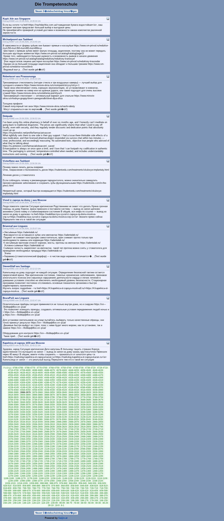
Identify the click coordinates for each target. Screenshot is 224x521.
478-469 (17, 495)
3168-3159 (49, 417)
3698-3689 (85, 400)
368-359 (17, 498)
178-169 (94, 500)
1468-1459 (73, 468)
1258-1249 (37, 476)
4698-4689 (37, 370)
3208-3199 (98, 414)
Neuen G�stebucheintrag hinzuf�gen (56, 11)
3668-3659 (25, 402)
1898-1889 (37, 456)
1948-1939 (73, 454)
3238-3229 (61, 414)
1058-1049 (73, 481)
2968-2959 (98, 422)
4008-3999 (98, 390)
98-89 (62, 503)
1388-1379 (73, 471)
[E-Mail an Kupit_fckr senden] (107, 18)
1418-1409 (37, 471)
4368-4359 (49, 380)
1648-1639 (49, 463)
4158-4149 (13, 387)
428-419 (65, 495)
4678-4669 (61, 370)
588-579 (17, 493)
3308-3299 (73, 412)
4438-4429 (61, 377)
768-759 (55, 488)
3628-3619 (73, 402)
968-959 (73, 483)
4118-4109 (61, 387)
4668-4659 (73, 370)
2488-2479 (98, 436)
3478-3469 (61, 407)
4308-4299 (25, 382)
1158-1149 (56, 478)
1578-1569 (37, 466)
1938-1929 (85, 454)
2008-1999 (98, 451)
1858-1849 (85, 456)
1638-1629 (61, 463)
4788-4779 (30, 368)
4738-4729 (90, 368)
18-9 (57, 505)
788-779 (36, 488)
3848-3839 (98, 395)
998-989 (44, 483)
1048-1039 (85, 481)
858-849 (75, 486)
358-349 (27, 498)
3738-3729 (37, 400)
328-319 (55, 498)
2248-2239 (98, 444)
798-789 (27, 488)
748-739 (75, 488)
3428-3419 (25, 409)
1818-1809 (37, 458)
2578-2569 (85, 434)
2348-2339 (73, 441)
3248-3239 (49, 414)
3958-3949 (61, 392)
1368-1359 (98, 471)
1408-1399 (49, 471)
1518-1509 (13, 468)
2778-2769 (37, 429)
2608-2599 (49, 434)
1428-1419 (25, 471)
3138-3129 (85, 417)
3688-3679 (98, 400)
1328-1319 (49, 473)
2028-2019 (73, 451)
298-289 (84, 498)
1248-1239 (49, 476)
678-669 (36, 490)
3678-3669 (13, 402)
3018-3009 (37, 422)
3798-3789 (61, 397)
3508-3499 (25, 407)
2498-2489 (85, 436)
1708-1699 (73, 461)
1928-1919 (98, 454)
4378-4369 (37, 380)
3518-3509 (13, 407)
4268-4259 (73, 382)
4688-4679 (49, 370)
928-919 (7, 486)
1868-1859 (73, 456)
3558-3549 (61, 404)
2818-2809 (85, 427)
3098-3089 (37, 419)
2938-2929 (37, 424)
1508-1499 (25, 468)
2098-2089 (85, 449)
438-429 (55, 495)
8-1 (62, 505)
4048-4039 (49, 390)
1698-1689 (85, 461)
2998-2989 (61, 422)
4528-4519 (49, 375)
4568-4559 (98, 372)
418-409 (75, 495)
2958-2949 (13, 424)
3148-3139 (73, 417)
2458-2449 (37, 439)
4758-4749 (66, 368)
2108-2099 (73, 449)
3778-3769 (85, 397)
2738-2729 (85, 429)
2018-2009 (85, 451)
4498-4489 (85, 375)
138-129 (26, 503)
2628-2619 (25, 434)
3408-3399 (49, 409)
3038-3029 (13, 422)
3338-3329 (37, 412)
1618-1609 (85, 463)
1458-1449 (85, 468)
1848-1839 (98, 456)
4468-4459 (25, 377)
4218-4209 (37, 385)
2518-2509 (61, 436)
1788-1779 (73, 458)
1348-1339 (25, 473)
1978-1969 (37, 454)
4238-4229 (13, 385)
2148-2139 (25, 449)
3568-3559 (49, 404)
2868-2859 (25, 427)
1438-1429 (13, 471)
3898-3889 (37, 395)
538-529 (65, 493)
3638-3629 (61, 402)
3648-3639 (49, 402)
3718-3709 (61, 400)
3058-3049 (85, 419)
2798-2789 (13, 429)
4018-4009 (85, 390)
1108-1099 (13, 481)
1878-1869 (61, 456)
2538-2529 (37, 436)
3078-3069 (61, 419)
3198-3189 (13, 417)
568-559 (36, 493)
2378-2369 (37, 441)
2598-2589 (61, 434)
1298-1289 (85, 473)
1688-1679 (98, 461)
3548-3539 (73, 404)
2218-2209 (37, 446)
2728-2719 (98, 429)
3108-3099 (25, 419)
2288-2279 (49, 444)
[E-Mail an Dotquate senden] (107, 116)
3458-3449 (85, 407)
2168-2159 (98, 446)
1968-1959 (49, 454)
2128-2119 (49, 449)
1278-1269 (13, 476)
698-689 (17, 490)
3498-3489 (37, 407)
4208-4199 (49, 385)
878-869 (55, 486)
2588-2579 (73, 434)
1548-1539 (73, 466)
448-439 (46, 495)
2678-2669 (61, 431)
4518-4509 (61, 375)
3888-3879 (49, 395)
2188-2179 (73, 446)
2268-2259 (73, 444)
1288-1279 (98, 473)
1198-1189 (9, 478)
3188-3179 (25, 417)
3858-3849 (85, 395)
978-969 (63, 483)
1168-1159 (44, 478)
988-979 (54, 483)
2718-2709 (13, 431)
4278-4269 (61, 382)
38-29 (105, 503)
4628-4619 (25, 372)
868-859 (65, 486)
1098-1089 (25, 481)
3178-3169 (37, 417)
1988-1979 (25, 454)
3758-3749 (13, 400)
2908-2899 (73, 424)
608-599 (104, 490)
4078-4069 (13, 390)
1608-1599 (98, 463)
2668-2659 (73, 431)
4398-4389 (13, 380)
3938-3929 (85, 392)
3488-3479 (49, 407)
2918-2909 (61, 424)
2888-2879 (98, 424)
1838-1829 (13, 458)
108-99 (54, 503)
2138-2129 (37, 449)
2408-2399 (98, 439)
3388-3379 (73, 409)
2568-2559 (98, 434)
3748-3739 (25, 400)
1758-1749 (13, 461)
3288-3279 (98, 412)
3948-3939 (73, 392)
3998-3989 (13, 392)
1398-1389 (61, 471)
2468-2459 (25, 439)
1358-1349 (13, 473)
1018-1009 (22, 483)
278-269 (104, 498)
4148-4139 (25, 387)
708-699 (7, 490)
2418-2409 (85, 439)
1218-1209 (85, 476)
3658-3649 (37, 402)
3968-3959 (49, 392)
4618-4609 (37, 372)
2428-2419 (73, 439)
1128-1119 (91, 478)
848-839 (84, 486)
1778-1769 (85, 458)
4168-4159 (98, 385)
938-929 (102, 483)
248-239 (27, 500)
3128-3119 (98, 417)
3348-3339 (25, 412)
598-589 (7, 493)
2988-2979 (73, 422)
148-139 (17, 503)
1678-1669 (13, 463)
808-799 (17, 488)
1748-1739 (25, 461)
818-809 (7, 488)
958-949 (83, 483)
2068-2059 (25, 451)
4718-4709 (13, 370)
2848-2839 (49, 427)
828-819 (104, 486)
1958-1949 (61, 454)
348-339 (36, 498)
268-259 (7, 500)
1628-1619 (73, 463)
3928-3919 (98, 392)
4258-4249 (85, 382)
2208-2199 (49, 446)
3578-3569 (37, 404)
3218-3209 (85, 414)
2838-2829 (61, 427)
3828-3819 (25, 397)
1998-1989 (13, 454)
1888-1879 (49, 456)
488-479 (7, 495)
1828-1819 (25, 458)
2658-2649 (85, 431)
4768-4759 (54, 368)
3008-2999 (49, 422)
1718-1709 (61, 461)
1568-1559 (49, 466)
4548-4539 (25, 375)
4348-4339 (73, 380)
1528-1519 (98, 466)
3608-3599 (98, 402)
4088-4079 (97, 387)
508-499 (94, 493)
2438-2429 (61, 439)
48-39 (98, 503)
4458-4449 (37, 377)
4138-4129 (37, 387)
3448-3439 (98, 407)
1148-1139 (67, 478)
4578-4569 (85, 372)
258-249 (17, 500)
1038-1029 (97, 481)
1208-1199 (98, 476)
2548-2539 (25, 436)
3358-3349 (13, 412)
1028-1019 (10, 483)
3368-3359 (98, 409)
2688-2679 (49, 431)
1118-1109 (102, 478)
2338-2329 (85, 441)
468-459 (27, 495)
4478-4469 (13, 377)
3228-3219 (73, 414)
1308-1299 (73, 473)
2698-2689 (37, 431)
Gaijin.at (62, 518)
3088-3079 (49, 419)
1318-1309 (61, 473)
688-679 (27, 490)
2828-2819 (73, 427)
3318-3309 (61, 412)
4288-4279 (49, 382)
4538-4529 (37, 375)
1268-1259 (25, 476)
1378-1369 (85, 471)
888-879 (46, 486)
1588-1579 (25, 466)
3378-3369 (85, 409)
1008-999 (33, 483)
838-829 (94, 486)
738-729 (84, 488)
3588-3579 (25, 404)
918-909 (17, 486)
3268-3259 (25, 414)
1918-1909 (13, 456)
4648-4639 (98, 370)
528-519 (75, 493)
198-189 (75, 500)
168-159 (104, 500)
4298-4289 (37, 382)
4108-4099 (73, 387)
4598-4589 (61, 372)
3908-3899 (25, 395)
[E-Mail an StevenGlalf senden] (107, 266)
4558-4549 (13, 375)
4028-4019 (73, 390)
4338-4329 (85, 380)
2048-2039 (49, 451)
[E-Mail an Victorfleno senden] (107, 161)
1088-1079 (37, 481)
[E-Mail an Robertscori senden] (107, 76)
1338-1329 (37, 473)
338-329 (46, 498)
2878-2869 (13, 427)
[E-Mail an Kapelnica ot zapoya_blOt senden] (107, 342)
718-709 (104, 488)
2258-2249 (85, 444)
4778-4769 (42, 368)
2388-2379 (25, 441)
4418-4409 (85, 377)
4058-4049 (37, 390)
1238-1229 (61, 476)
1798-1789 (61, 458)
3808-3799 (49, 397)
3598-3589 (13, 404)
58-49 (91, 503)
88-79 (69, 503)
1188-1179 (20, 478)
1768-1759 (98, 458)
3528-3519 (98, 404)
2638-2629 (13, 434)
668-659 (46, 490)
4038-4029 (61, 390)
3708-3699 (73, 400)
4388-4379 (25, 380)
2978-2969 (85, 422)
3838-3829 (13, 397)
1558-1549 (61, 466)
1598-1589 (13, 466)
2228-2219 (25, 446)
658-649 (55, 490)
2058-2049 (37, 451)
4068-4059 (25, 390)
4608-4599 (49, 372)
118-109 (45, 503)
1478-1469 (61, 468)
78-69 (76, 503)
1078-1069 (49, 481)
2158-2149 (13, 449)
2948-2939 (25, 424)
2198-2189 (61, 446)
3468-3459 (73, 407)
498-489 (104, 493)
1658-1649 (37, 463)
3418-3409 (37, 409)
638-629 (75, 490)
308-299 (75, 498)
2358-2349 (61, 441)
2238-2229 (13, 446)
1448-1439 (98, 468)
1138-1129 (79, 478)
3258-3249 (37, 414)
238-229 (36, 500)
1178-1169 (32, 478)
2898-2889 (85, 424)
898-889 (36, 486)
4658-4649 (85, 370)
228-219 (46, 500)
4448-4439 (49, 377)
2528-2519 (49, 436)
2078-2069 (13, 451)
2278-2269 (61, 444)
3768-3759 (98, 397)
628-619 (84, 490)
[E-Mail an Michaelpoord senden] (107, 39)
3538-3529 (85, 404)
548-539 (55, 493)
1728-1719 (49, 461)
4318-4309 (13, 382)
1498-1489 (37, 468)
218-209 (55, 500)
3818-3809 (37, 397)
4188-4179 (73, 385)
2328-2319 (98, 441)
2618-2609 (37, 434)
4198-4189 (61, 385)
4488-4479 (98, 375)
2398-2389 (13, 441)
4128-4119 (49, 387)
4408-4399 (98, 377)
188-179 (84, 500)
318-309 (65, 498)
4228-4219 (25, 385)
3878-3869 (61, 395)
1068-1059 (61, 481)
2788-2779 (25, 429)
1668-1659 (25, 463)
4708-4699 (25, 370)
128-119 (36, 503)
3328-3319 (49, 412)
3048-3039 (97, 419)
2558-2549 (13, 436)
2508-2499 (73, 436)
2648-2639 (98, 431)
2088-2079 (97, 449)
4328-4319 (98, 380)
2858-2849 (37, 427)
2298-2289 (37, 444)
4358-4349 (61, 380)
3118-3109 (13, 419)
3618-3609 (85, 402)
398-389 (94, 495)
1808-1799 (49, 458)
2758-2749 (61, 429)
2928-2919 (49, 424)
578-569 (27, 493)
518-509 (84, 493)
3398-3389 (61, 409)
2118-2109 (61, 449)
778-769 (46, 488)
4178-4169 (85, 385)
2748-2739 (73, 429)
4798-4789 (18, 368)
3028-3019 (25, 422)
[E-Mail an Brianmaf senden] (107, 226)
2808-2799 (98, 427)
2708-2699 (25, 431)
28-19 (51, 505)
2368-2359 (49, 441)
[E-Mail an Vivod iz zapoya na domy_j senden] (107, 200)
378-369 (7, 498)
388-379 (104, 495)
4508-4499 (73, 375)
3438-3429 (13, 409)
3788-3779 (73, 397)
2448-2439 (49, 439)
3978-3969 (37, 392)
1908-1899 (25, 456)
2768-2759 (49, 429)
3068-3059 (73, 419)
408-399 (84, 495)
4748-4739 (78, 368)
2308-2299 (25, 444)
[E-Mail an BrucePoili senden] (107, 298)
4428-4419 (73, 377)
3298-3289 (85, 412)
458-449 (36, 495)
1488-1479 (49, 468)
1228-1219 (73, 476)
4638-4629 (13, 372)
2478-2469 (13, 439)
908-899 (27, 486)
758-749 (65, 488)
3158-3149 (61, 417)
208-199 (65, 500)
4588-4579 (73, 372)
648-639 (65, 490)
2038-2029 (61, 451)
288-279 (94, 498)
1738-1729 (37, 461)
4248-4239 (98, 382)
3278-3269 (13, 414)
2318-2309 (13, 444)
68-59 (83, 503)
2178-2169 (85, 446)
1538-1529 (85, 466)
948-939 (92, 483)
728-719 (94, 488)
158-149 (7, 503)
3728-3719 (49, 400)
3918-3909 (13, 395)
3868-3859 (73, 395)
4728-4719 (102, 368)
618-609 (94, 490)
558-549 (46, 493)
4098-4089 (85, 387)
